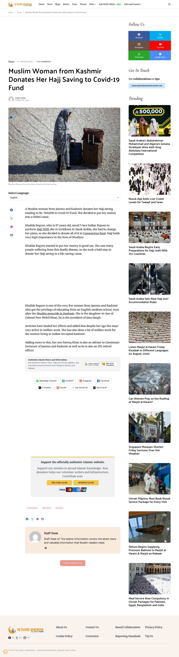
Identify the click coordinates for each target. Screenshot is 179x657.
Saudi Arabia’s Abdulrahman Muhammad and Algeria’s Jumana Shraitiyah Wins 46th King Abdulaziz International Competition (149, 147)
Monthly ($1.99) (86, 483)
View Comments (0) (72, 563)
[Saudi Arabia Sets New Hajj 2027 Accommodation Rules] (150, 279)
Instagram (87, 381)
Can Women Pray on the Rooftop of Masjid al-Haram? (149, 400)
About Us (61, 627)
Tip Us (149, 636)
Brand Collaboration (127, 627)
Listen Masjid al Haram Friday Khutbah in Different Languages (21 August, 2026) (148, 350)
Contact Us (92, 627)
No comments (44, 62)
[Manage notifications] (5, 651)
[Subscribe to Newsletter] (109, 364)
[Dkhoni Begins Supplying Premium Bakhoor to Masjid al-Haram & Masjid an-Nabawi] (150, 527)
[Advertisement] (64, 40)
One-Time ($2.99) (59, 483)
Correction (92, 636)
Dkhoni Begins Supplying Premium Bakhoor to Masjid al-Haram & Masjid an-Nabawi (148, 550)
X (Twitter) (46, 387)
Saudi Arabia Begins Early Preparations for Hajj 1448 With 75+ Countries (148, 250)
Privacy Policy (153, 627)
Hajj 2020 (43, 229)
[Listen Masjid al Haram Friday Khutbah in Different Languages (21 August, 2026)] (150, 327)
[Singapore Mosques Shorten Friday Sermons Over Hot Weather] (150, 427)
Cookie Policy (64, 636)
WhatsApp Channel (47, 381)
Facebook (105, 381)
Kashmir (59, 508)
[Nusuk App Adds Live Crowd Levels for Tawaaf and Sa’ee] (150, 179)
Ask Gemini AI (81, 387)
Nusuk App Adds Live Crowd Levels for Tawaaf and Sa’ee (146, 200)
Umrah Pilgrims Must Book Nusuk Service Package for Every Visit (149, 500)
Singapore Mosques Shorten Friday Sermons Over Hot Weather (146, 450)
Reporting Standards (128, 636)
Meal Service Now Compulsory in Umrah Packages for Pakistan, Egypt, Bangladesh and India (149, 601)
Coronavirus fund (94, 233)
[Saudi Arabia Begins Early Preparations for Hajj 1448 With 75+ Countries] (150, 227)
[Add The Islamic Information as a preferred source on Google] (92, 364)
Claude (63, 387)
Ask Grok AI (101, 387)
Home (10, 12)
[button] (169, 4)
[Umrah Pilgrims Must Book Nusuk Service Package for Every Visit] (150, 478)
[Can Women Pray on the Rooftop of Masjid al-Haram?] (150, 379)
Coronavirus (32, 508)
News (19, 12)
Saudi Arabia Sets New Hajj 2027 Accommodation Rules (149, 300)
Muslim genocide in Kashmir (55, 313)
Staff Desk (20, 98)
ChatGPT (69, 381)
